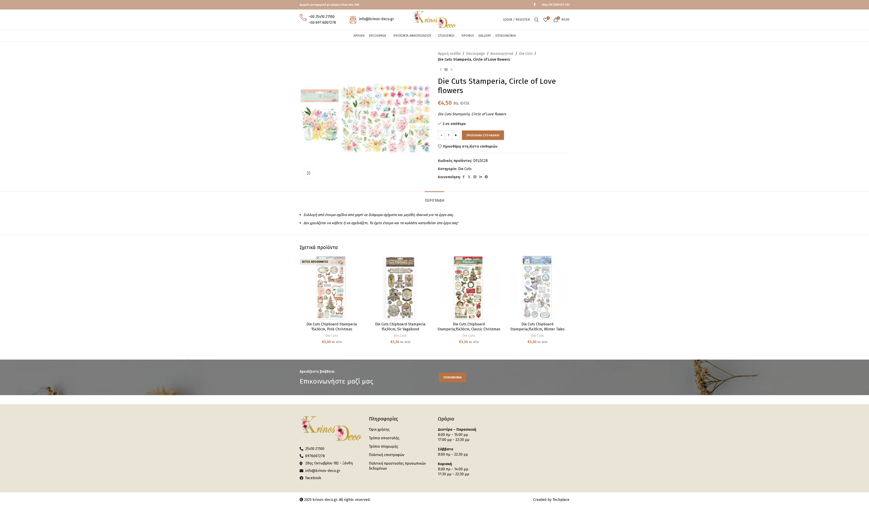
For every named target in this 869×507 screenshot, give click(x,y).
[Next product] (451, 69)
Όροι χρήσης (379, 429)
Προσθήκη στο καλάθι (482, 135)
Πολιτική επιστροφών (386, 455)
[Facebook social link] (534, 5)
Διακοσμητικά (501, 53)
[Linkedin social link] (480, 177)
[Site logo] (434, 19)
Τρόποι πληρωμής (383, 446)
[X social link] (469, 177)
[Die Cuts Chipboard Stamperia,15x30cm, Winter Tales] (537, 288)
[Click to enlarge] (308, 173)
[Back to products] (446, 69)
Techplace (560, 499)
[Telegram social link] (486, 177)
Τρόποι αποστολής (384, 438)
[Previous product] (440, 69)
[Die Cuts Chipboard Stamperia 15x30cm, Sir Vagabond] (400, 288)
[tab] (434, 198)
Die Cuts (525, 53)
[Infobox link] (318, 19)
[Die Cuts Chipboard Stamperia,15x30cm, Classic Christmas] (469, 288)
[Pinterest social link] (475, 177)
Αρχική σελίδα (449, 53)
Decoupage (475, 53)
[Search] (536, 19)
